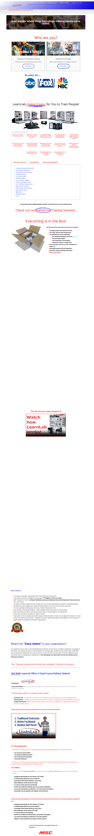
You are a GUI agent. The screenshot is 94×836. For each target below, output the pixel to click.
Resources (42, 2)
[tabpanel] (45, 182)
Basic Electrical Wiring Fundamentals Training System (74, 145)
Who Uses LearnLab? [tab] (19, 162)
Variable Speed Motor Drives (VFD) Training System (46, 136)
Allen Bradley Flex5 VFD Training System (60, 153)
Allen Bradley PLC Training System (31, 152)
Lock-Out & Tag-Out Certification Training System (18, 145)
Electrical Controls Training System (17, 135)
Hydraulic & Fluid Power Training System (32, 136)
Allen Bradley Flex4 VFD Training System (46, 153)
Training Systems (32, 2)
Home (25, 2)
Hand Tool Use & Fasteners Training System (60, 145)
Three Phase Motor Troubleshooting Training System (32, 145)
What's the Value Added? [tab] (50, 162)
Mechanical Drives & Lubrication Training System (46, 145)
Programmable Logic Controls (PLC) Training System (74, 136)
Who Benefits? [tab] (34, 162)
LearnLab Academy (64, 2)
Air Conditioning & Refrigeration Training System (59, 136)
